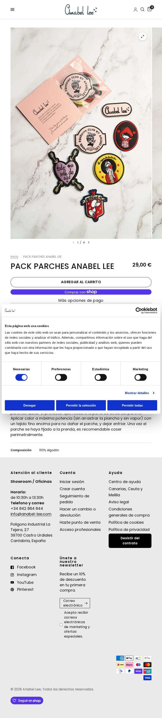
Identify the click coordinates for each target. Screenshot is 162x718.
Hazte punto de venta (80, 522)
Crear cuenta (72, 488)
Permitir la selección (81, 405)
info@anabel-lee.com (31, 514)
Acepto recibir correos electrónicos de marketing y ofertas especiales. (77, 624)
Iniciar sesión (72, 481)
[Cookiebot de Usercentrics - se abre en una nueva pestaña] (138, 310)
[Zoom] (143, 36)
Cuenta (68, 473)
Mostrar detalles (137, 393)
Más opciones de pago (80, 300)
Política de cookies (126, 522)
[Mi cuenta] (135, 9)
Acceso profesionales (80, 529)
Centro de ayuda (125, 481)
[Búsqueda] (142, 9)
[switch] (61, 377)
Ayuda (115, 473)
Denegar (29, 405)
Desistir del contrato (130, 540)
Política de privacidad (129, 529)
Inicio (14, 257)
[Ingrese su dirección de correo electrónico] (86, 603)
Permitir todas (132, 405)
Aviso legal (119, 502)
